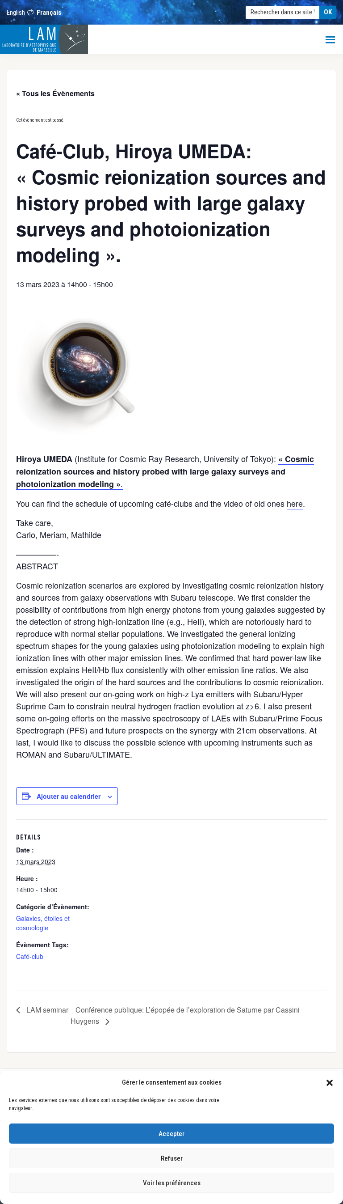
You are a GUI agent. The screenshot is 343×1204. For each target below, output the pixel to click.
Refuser (172, 1158)
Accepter (171, 1134)
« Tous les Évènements (55, 93)
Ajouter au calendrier (68, 796)
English (16, 12)
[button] (329, 1082)
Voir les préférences (172, 1183)
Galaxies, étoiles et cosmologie (43, 923)
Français (49, 12)
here (295, 503)
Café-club (29, 956)
